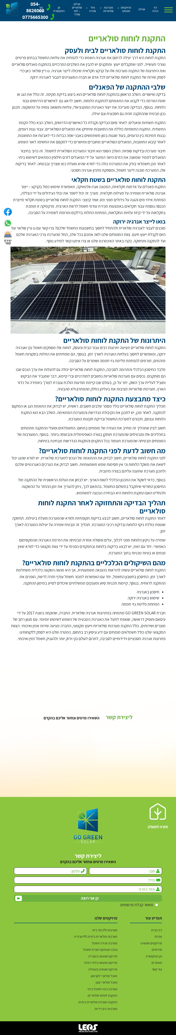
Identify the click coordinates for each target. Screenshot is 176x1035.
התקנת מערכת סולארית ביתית (97, 1002)
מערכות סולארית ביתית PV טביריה (95, 936)
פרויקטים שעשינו (151, 943)
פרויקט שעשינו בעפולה (102, 969)
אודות (158, 936)
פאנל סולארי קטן (106, 982)
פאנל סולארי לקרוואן (104, 976)
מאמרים (157, 963)
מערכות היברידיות (105, 1009)
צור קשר (157, 969)
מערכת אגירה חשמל (104, 943)
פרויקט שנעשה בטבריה (102, 956)
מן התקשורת (154, 956)
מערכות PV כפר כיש (105, 930)
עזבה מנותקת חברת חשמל (100, 950)
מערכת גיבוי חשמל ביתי (102, 989)
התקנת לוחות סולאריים (102, 995)
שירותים (157, 950)
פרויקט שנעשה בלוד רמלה (100, 963)
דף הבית (156, 930)
